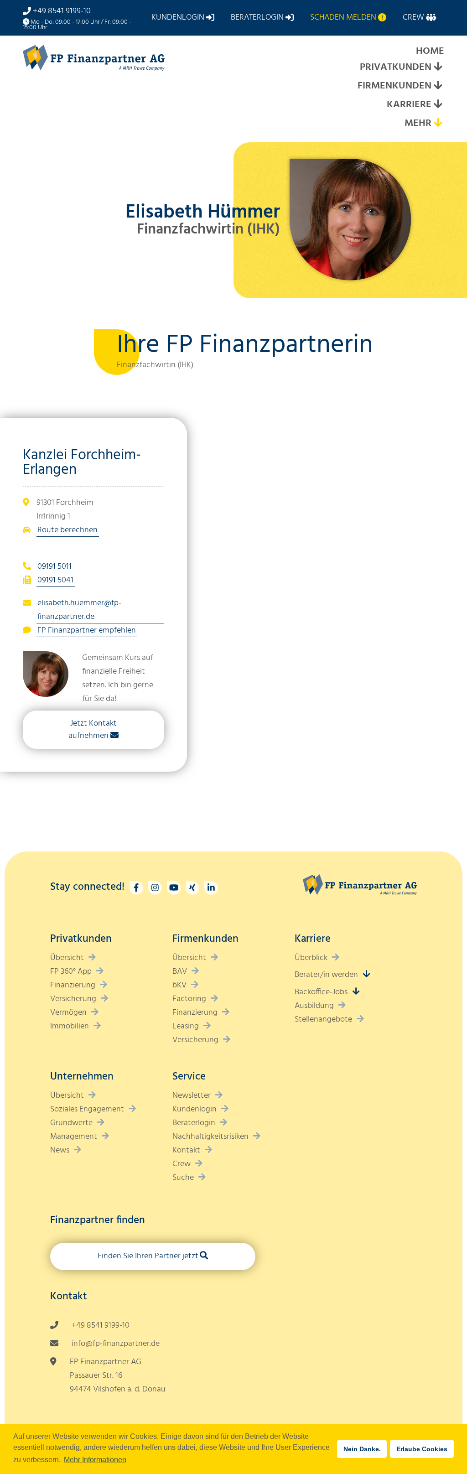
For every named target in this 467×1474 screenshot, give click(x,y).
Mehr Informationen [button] (95, 1460)
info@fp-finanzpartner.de (116, 1343)
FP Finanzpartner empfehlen (86, 630)
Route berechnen (67, 530)
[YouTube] (174, 888)
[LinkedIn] (211, 888)
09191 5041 (55, 580)
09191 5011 (54, 566)
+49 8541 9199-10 (62, 11)
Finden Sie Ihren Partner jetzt (148, 1256)
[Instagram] (155, 888)
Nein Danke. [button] (362, 1449)
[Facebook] (136, 888)
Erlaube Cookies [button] (421, 1449)
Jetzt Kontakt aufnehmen (92, 729)
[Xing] (192, 888)
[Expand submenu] (437, 67)
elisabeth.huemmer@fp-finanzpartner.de (79, 610)
